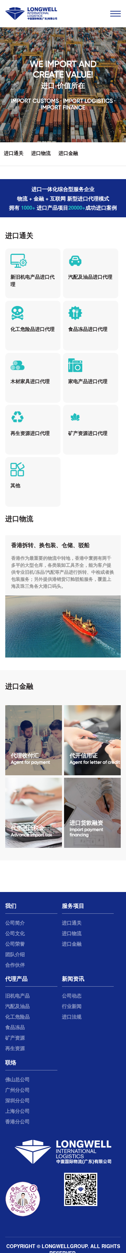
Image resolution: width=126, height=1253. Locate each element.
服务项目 (73, 905)
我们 (10, 905)
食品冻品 (15, 1026)
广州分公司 (17, 1089)
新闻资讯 (73, 978)
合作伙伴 (15, 964)
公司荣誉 (15, 943)
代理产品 (16, 978)
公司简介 (15, 922)
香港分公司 (17, 1121)
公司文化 (15, 933)
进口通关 (13, 152)
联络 (10, 1062)
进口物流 (41, 152)
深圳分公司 (17, 1100)
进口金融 (68, 152)
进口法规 (72, 1016)
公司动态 (72, 995)
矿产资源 (15, 1037)
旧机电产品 (17, 995)
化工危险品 (17, 1016)
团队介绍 (15, 954)
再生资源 (15, 1047)
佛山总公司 (17, 1079)
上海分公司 (17, 1110)
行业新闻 (72, 1005)
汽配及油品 (17, 1005)
